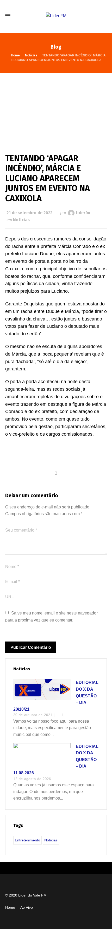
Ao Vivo (26, 907)
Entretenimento (27, 840)
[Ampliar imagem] (56, 107)
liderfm (83, 212)
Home (10, 907)
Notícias (21, 219)
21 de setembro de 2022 (29, 212)
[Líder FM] (56, 15)
